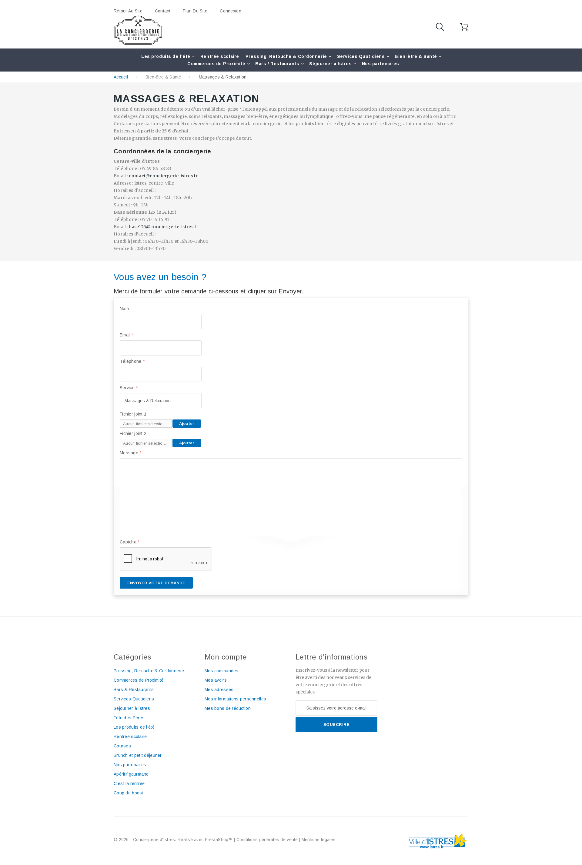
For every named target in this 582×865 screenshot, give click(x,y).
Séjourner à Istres (330, 63)
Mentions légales (319, 839)
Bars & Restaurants (134, 689)
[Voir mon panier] (464, 27)
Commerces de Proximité (216, 63)
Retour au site (128, 10)
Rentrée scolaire (219, 56)
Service (129, 387)
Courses (122, 745)
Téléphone (132, 361)
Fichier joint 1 (133, 414)
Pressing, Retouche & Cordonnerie (286, 56)
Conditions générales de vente (267, 839)
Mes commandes (222, 670)
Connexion (230, 10)
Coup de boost (128, 792)
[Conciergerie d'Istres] (138, 30)
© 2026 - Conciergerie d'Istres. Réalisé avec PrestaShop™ (174, 839)
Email (127, 334)
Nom (124, 308)
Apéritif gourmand (131, 774)
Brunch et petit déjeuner (138, 755)
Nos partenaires (380, 63)
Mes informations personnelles (235, 698)
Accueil (121, 77)
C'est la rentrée (129, 783)
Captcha (130, 541)
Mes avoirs (216, 680)
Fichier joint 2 (133, 433)
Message (131, 452)
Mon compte (226, 657)
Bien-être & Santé (416, 56)
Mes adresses (219, 689)
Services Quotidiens (361, 56)
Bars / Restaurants (277, 63)
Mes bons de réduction (228, 708)
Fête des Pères (129, 717)
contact (162, 10)
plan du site (195, 10)
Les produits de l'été (165, 56)
